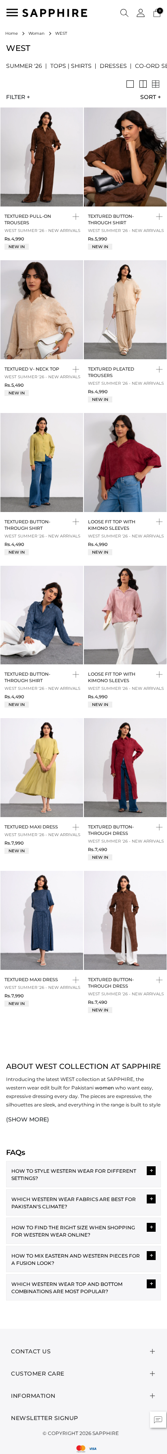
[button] (124, 12)
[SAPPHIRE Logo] (54, 12)
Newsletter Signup (44, 1418)
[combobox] (147, 97)
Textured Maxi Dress (31, 827)
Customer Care (37, 1373)
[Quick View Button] (76, 216)
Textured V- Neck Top (31, 369)
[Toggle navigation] (12, 12)
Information (33, 1395)
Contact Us (31, 1351)
